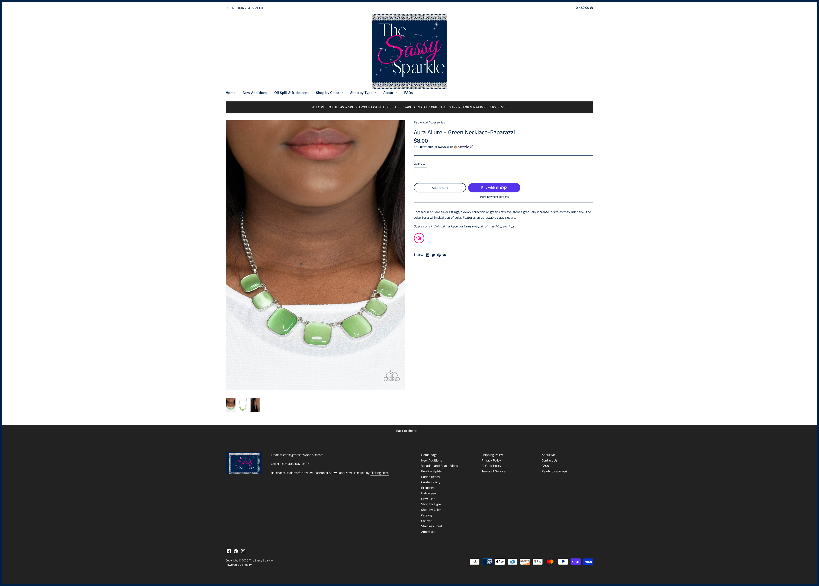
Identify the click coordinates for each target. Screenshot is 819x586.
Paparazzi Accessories (429, 122)
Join (241, 8)
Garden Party (430, 482)
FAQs (545, 465)
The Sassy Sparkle (261, 560)
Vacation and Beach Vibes (439, 465)
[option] (231, 404)
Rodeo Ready (430, 477)
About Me (549, 455)
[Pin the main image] (439, 254)
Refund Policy (491, 465)
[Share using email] (444, 254)
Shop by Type (431, 504)
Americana (428, 531)
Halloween (428, 493)
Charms (426, 521)
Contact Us (549, 460)
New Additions (431, 460)
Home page (429, 455)
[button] (503, 147)
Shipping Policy (492, 455)
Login (230, 8)
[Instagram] (243, 551)
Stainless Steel (431, 526)
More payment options (494, 197)
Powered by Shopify (239, 565)
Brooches (427, 487)
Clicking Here (379, 472)
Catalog (426, 515)
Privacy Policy (491, 460)
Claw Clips (428, 499)
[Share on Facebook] (427, 254)
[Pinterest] (236, 551)
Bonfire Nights (431, 471)
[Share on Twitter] (433, 254)
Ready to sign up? (554, 471)
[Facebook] (229, 551)
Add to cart (440, 187)
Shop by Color (431, 509)
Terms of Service (493, 471)
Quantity (419, 164)
